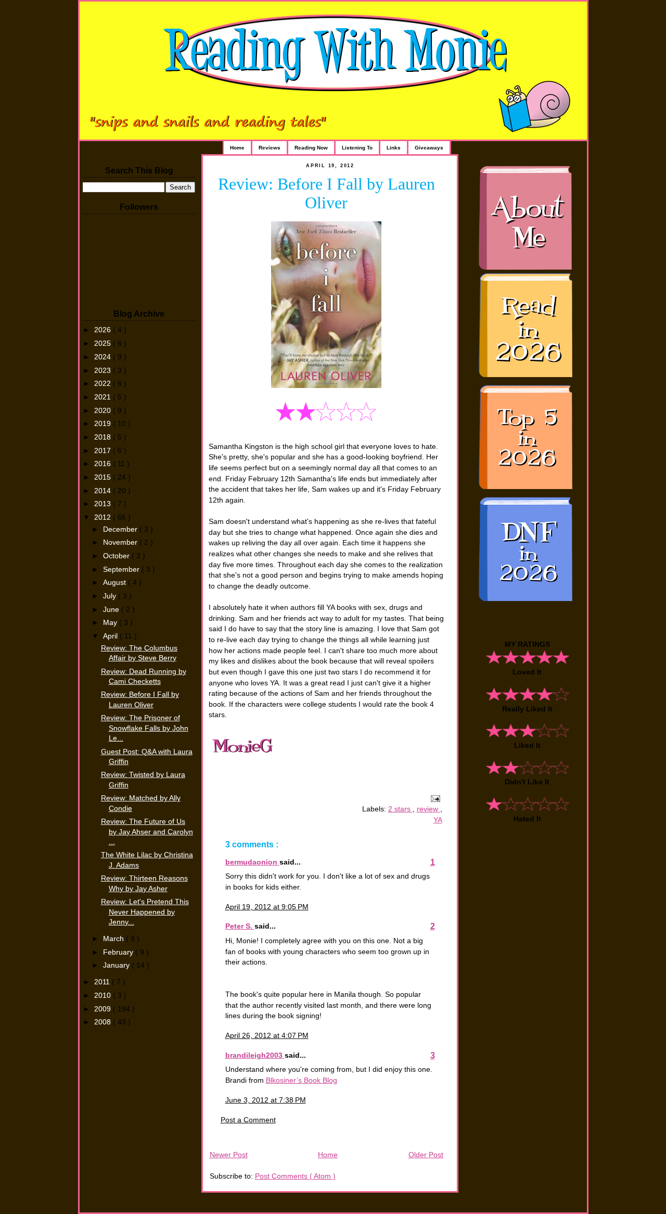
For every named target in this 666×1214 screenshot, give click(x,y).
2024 (103, 357)
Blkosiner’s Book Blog (301, 1080)
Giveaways (429, 148)
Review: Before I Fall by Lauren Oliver (326, 193)
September (122, 569)
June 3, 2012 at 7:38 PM (265, 1100)
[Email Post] (433, 798)
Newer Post (229, 1155)
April (111, 636)
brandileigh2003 (255, 1055)
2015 (103, 477)
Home (237, 148)
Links (394, 148)
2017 (103, 451)
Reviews (269, 148)
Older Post (425, 1155)
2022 (103, 383)
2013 (103, 504)
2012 (103, 517)
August (115, 582)
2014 (103, 491)
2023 (103, 370)
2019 (103, 424)
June (112, 610)
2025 (103, 343)
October (117, 556)
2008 (103, 1022)
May (111, 623)
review (428, 809)
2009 (103, 1009)
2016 (103, 464)
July (110, 596)
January (117, 965)
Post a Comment (248, 1120)
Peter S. (239, 926)
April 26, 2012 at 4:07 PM (267, 1036)
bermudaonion (252, 862)
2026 (103, 330)
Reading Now (311, 148)
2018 (103, 437)
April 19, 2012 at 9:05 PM (267, 907)
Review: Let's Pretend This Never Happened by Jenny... (145, 912)
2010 (103, 995)
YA (437, 820)
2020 (103, 411)
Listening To (357, 148)
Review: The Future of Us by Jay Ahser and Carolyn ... (147, 832)
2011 (103, 982)
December (121, 529)
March (114, 939)
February (119, 952)
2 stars (400, 809)
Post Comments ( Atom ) (295, 1176)
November (121, 542)
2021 (103, 397)
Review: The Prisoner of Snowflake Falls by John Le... (144, 728)
